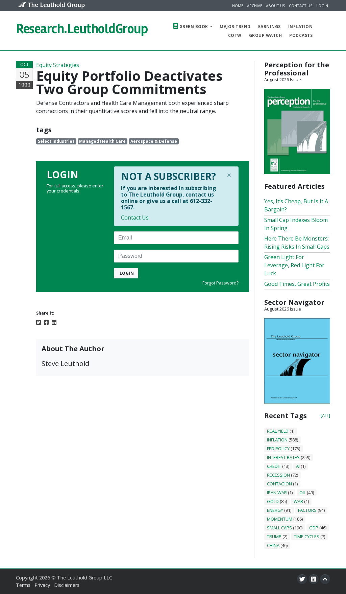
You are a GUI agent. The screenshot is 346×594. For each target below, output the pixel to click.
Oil (302, 492)
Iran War (277, 492)
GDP (313, 528)
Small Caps (279, 528)
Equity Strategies (57, 65)
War (298, 501)
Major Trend (235, 26)
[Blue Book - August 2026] (297, 360)
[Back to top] (325, 579)
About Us (275, 5)
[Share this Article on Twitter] (38, 322)
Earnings (269, 26)
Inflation (300, 26)
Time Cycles (306, 536)
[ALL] (325, 415)
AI (298, 466)
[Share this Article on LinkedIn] (54, 322)
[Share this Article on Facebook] (46, 322)
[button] (323, 30)
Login (322, 5)
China (273, 545)
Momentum (279, 519)
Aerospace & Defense (153, 141)
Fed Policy (278, 449)
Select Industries (56, 141)
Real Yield (278, 431)
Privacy (42, 585)
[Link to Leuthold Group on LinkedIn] (313, 579)
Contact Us (301, 5)
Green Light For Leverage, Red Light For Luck (294, 265)
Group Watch (265, 35)
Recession (278, 475)
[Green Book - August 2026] (297, 131)
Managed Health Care (102, 141)
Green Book (193, 26)
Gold (273, 501)
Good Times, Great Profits (297, 284)
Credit (274, 466)
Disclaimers (66, 585)
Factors (307, 510)
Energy (275, 510)
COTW (235, 35)
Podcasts (301, 35)
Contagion (279, 484)
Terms (23, 585)
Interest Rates (283, 457)
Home (237, 5)
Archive (254, 5)
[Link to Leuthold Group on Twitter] (302, 579)
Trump (274, 536)
